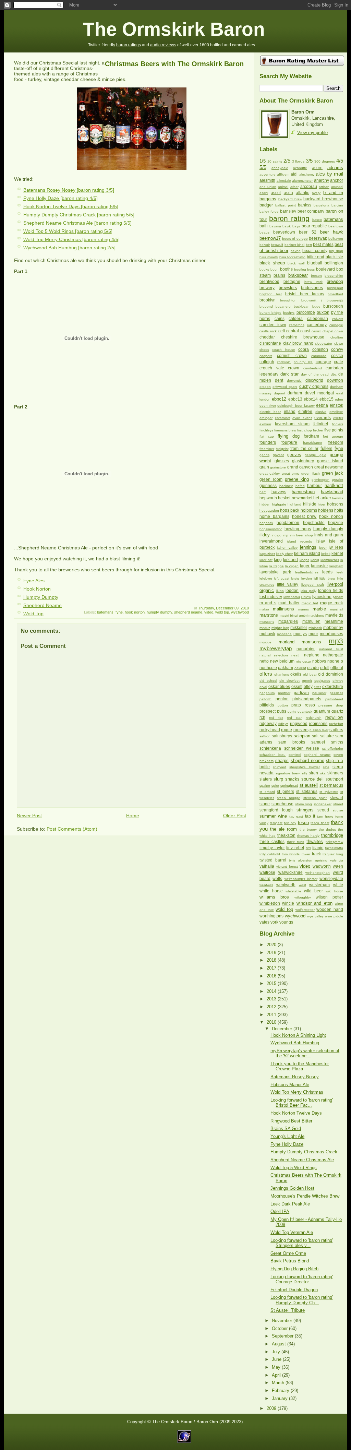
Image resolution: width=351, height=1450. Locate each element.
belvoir (264, 245)
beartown (335, 226)
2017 (272, 968)
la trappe (276, 566)
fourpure (289, 442)
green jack (332, 473)
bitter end (315, 257)
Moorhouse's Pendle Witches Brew (304, 1196)
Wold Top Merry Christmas (296, 1092)
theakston (286, 835)
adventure (267, 174)
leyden (306, 578)
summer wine (273, 816)
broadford (335, 294)
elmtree (305, 411)
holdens (325, 510)
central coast (298, 331)
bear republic (314, 226)
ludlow (306, 597)
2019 (272, 952)
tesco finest (320, 823)
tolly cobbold (269, 854)
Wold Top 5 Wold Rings (293, 1167)
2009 (272, 1408)
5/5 (262, 167)
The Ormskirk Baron (174, 29)
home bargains (274, 516)
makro (264, 609)
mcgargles (288, 621)
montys (300, 634)
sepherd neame (317, 755)
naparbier (305, 649)
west (302, 885)
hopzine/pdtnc (270, 529)
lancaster (319, 566)
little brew (327, 578)
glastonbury (303, 461)
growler (337, 480)
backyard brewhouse (323, 199)
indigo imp (280, 535)
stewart (336, 798)
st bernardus (331, 785)
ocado (313, 668)
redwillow (334, 717)
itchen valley (287, 547)
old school (268, 680)
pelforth (265, 699)
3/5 (309, 161)
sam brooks (291, 742)
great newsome (328, 467)
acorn (317, 168)
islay (320, 541)
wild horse (334, 891)
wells (277, 879)
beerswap (318, 238)
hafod (300, 486)
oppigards (322, 680)
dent (279, 380)
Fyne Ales (34, 580)
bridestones (312, 288)
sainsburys (282, 736)
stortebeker (322, 804)
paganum (267, 693)
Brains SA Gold (285, 1128)
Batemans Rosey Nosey (294, 1076)
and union (267, 187)
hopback (266, 523)
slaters (265, 779)
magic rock (331, 602)
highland (294, 504)
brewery (267, 288)
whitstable (293, 891)
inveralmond (271, 541)
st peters (285, 791)
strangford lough (276, 810)
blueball (314, 263)
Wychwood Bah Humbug (294, 1042)
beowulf (277, 245)
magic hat (310, 603)
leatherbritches (306, 572)
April (277, 1375)
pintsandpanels (306, 699)
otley (308, 687)
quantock (305, 711)
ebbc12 (279, 399)
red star (294, 718)
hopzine (335, 523)
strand (338, 804)
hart (262, 492)
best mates (323, 244)
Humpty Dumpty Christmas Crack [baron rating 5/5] (78, 214)
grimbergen (320, 480)
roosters (300, 730)
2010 (272, 1022)
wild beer (313, 891)
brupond (266, 306)
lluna (280, 591)
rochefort (336, 724)
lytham (338, 597)
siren (313, 773)
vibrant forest (287, 866)
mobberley (333, 628)
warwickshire (290, 872)
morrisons (311, 641)
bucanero (283, 306)
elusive (320, 412)
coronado (318, 356)
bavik (286, 226)
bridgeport (335, 288)
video (208, 612)
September (283, 1336)
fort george (333, 436)
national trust (331, 649)
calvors (337, 319)
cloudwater (323, 343)
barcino (337, 205)
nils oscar (303, 661)
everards (322, 418)
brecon (316, 275)
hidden (264, 504)
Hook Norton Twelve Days (296, 1113)
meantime (334, 621)
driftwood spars (285, 387)
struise (338, 810)
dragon (265, 387)
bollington (334, 263)
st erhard (267, 792)
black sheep (272, 262)
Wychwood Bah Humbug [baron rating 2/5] (69, 247)
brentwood (269, 282)
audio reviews (163, 45)
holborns (309, 510)
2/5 (286, 161)
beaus (264, 232)
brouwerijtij (335, 300)
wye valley (315, 916)
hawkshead (332, 491)
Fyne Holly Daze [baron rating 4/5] (60, 198)
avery (316, 193)
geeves (294, 455)
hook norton (135, 612)
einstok (336, 405)
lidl (316, 578)
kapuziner (267, 554)
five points (333, 430)
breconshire (334, 275)
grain (264, 467)
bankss (304, 205)
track (316, 854)
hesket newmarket (295, 498)
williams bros (274, 897)
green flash (310, 473)
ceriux (316, 331)
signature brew (288, 773)
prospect (267, 711)
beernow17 (270, 238)
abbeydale (279, 168)
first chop (304, 430)
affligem (283, 174)
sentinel (295, 755)
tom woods (291, 854)
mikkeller (298, 628)
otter (317, 687)
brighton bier (270, 294)
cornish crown (292, 356)
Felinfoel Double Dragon (294, 1289)
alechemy (306, 174)
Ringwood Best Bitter (291, 1121)
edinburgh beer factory (295, 405)
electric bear (270, 412)
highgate (279, 504)
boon (274, 269)
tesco (303, 822)
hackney (286, 486)
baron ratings (128, 45)
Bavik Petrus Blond (289, 1260)
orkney (337, 680)
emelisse (336, 412)
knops (304, 560)
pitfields (266, 705)
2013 (272, 998)
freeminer (266, 449)
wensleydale (331, 879)
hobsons (335, 504)
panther (284, 693)
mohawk (267, 634)
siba (326, 767)
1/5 (262, 161)
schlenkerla (270, 748)
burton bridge (270, 312)
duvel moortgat (319, 393)
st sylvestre (328, 792)
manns (303, 609)
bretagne (291, 282)
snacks (292, 779)
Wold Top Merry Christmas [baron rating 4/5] (71, 239)
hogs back (289, 510)
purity (292, 711)
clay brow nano (298, 343)
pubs (281, 711)
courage (323, 362)
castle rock (268, 331)
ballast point (285, 205)
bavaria (275, 226)
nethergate (333, 655)
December (282, 1028)
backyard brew (290, 199)
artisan (324, 187)
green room (270, 479)
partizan (301, 693)
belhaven (335, 238)
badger (266, 204)
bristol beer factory (304, 294)
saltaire (327, 736)
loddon (292, 591)
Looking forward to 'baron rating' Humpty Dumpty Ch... (301, 1300)
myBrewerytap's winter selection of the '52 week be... (304, 1053)
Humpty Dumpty (40, 597)
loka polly (308, 591)
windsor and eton (314, 903)
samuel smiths (327, 742)
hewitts (337, 498)
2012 (272, 1006)
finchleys (266, 430)
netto (264, 661)
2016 (272, 975)
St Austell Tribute (287, 1310)
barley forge (269, 211)
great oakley (269, 473)
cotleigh (266, 362)
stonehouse (282, 804)
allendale (284, 180)
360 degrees (324, 161)
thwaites (314, 841)
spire (275, 785)
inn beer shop (301, 535)
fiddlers (337, 424)
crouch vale (271, 368)
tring (339, 854)
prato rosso (303, 705)
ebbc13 (295, 399)
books (264, 269)
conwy (337, 349)
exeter (338, 418)
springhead (289, 785)
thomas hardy (308, 835)
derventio (294, 380)
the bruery (308, 829)
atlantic (302, 193)
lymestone (321, 597)
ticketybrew (334, 842)
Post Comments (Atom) (72, 829)
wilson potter (329, 897)
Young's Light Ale (287, 1136)
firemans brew (285, 430)
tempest (276, 823)
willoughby (302, 897)
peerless (336, 693)
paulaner (319, 693)
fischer (318, 430)
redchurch (314, 718)
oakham (285, 668)
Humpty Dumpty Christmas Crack (303, 1151)
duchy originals (313, 386)
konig (315, 560)
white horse (271, 891)
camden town (272, 325)
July (276, 1351)
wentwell (266, 885)
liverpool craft (312, 584)
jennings (308, 547)
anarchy (321, 180)
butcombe (305, 312)
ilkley (264, 534)
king (278, 560)
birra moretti (268, 257)
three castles (272, 842)
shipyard (279, 767)
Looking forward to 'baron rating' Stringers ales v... (301, 1243)
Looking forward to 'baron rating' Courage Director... (301, 1279)
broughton (288, 300)
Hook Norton (37, 589)
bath (263, 226)
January (280, 1398)
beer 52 (307, 232)
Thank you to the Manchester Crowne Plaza (299, 1066)
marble (319, 608)
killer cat (266, 560)
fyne (119, 612)
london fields (330, 591)
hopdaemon (288, 523)
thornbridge (332, 835)
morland (286, 641)
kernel (337, 553)
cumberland (312, 368)
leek (340, 572)
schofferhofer (332, 748)
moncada (284, 634)
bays (296, 226)
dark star (289, 374)
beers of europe (294, 238)
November (282, 1320)
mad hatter (288, 603)
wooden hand (329, 909)
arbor (294, 187)
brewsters (288, 288)
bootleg (300, 269)
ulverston (305, 860)
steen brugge (288, 798)
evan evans (302, 418)
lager (305, 566)
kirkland (290, 560)
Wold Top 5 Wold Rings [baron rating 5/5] (67, 231)
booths (286, 269)
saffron (264, 736)
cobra (303, 349)
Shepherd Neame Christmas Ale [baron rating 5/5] (77, 223)
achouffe (300, 168)
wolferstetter (305, 910)
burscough (333, 306)
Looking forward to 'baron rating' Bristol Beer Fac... (301, 1102)
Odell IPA (279, 1211)
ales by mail (329, 174)
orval (263, 687)
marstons (268, 615)
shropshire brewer (304, 767)
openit (307, 680)
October (280, 1328)
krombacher (329, 560)
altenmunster (302, 180)
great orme (291, 473)
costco (337, 356)
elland (289, 411)
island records (299, 541)
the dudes (327, 829)
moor (313, 634)
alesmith (267, 180)
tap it (310, 816)
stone (264, 804)
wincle (288, 903)
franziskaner (312, 442)
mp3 (336, 641)
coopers (265, 356)
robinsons (318, 724)
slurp (278, 779)
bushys (288, 312)
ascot (276, 193)
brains (279, 275)
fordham (311, 436)
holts (338, 510)
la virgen (292, 566)
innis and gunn (328, 535)
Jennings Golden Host (292, 1188)
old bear (310, 674)
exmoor (265, 424)
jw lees (336, 547)
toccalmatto (334, 848)
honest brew (304, 516)
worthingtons (271, 916)
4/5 (339, 161)
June (277, 1359)
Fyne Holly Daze (286, 1144)
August (279, 1343)
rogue (286, 730)
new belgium (282, 661)
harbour (314, 486)
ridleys (283, 724)
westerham (319, 885)
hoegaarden (269, 510)
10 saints (274, 161)
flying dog (289, 436)
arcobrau (308, 187)
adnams (335, 167)
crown (293, 368)
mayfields (334, 615)
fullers (326, 448)
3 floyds (298, 161)
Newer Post (29, 815)
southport (334, 779)
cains (280, 319)
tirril (308, 848)
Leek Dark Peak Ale (290, 1204)
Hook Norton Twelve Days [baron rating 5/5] (70, 206)
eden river (267, 405)
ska (323, 773)
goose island (330, 461)
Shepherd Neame (42, 605)
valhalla (266, 866)
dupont (279, 393)
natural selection (273, 655)
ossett (296, 687)
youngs (286, 922)
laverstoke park (275, 572)
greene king (297, 479)
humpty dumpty (159, 612)
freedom (335, 442)
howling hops (298, 529)
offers (265, 674)
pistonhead (334, 699)
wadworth (322, 866)
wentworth (285, 885)
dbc (334, 374)
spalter (264, 785)
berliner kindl (294, 245)
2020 (272, 944)
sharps (282, 760)
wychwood (240, 612)
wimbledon (269, 903)
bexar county (314, 251)
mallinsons (283, 608)
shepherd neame (188, 612)
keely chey (284, 554)
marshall (336, 609)
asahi (263, 193)
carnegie (336, 325)
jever (323, 547)
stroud (323, 810)
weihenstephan (317, 873)
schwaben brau (272, 755)
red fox (276, 718)
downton (335, 380)
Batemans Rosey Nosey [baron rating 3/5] (68, 190)
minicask (315, 628)
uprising (321, 860)
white (338, 885)
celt (281, 331)
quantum (322, 711)
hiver (321, 504)
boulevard (325, 269)
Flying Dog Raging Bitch (294, 1268)
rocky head (269, 730)
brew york (313, 282)
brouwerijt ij (311, 300)
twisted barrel (272, 860)
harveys (278, 492)
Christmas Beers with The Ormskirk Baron (174, 64)
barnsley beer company (302, 211)
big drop (336, 251)
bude (316, 306)
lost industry (270, 597)
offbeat (336, 668)
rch (262, 717)
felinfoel (320, 424)
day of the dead (315, 374)
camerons (296, 325)
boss (311, 269)
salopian (302, 735)
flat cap (266, 436)
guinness (268, 486)
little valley (287, 584)
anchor (336, 180)
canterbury (317, 325)
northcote (268, 668)
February (281, 1390)
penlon (282, 699)
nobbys (319, 661)
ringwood (298, 724)
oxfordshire (332, 687)
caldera (296, 319)
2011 (272, 1014)
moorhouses (331, 634)
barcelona (321, 205)
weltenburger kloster (301, 879)
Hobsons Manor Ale (289, 1084)
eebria (322, 405)
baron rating (289, 218)
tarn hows (325, 816)
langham (336, 566)
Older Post (234, 815)
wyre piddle (334, 916)
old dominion (330, 674)
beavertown (284, 232)
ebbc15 (326, 399)
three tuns (295, 842)
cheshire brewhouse (302, 337)
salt (315, 736)
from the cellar (304, 449)
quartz (337, 711)
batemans (105, 612)
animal (283, 187)
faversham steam (292, 424)
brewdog (335, 281)
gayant (278, 455)
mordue (265, 642)
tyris (292, 860)
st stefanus (306, 791)
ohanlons (281, 674)
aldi (294, 174)
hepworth (268, 498)
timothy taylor (272, 848)
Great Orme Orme (288, 1253)
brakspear (298, 275)
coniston (320, 349)
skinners (335, 773)
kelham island (307, 553)
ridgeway (268, 724)
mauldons (316, 615)
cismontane (270, 343)
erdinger (266, 418)
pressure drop (330, 705)
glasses (282, 461)
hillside (309, 504)
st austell (309, 785)
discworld (314, 380)
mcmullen (311, 621)
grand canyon (300, 467)
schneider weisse (301, 748)
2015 (272, 983)
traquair (329, 854)
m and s (267, 603)
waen (338, 866)
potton (283, 705)
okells (295, 674)
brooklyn (267, 300)
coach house (283, 350)
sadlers (336, 730)
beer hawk (331, 232)
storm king (303, 804)
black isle (334, 257)
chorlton (336, 337)
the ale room (283, 829)
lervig (295, 578)
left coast (281, 578)
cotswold (284, 362)
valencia (336, 860)
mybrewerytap (275, 648)
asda (288, 193)
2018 (272, 960)
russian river (319, 730)
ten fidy (290, 823)
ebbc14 (311, 399)
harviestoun (303, 491)
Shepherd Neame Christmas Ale (302, 1159)
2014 (272, 991)
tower (306, 854)
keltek (325, 554)
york (274, 922)
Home (132, 815)
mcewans (266, 621)
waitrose (267, 872)
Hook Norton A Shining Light (298, 1035)
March (279, 1382)
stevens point (315, 798)
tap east (296, 816)
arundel (337, 187)
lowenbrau (291, 597)
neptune (311, 655)
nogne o (335, 661)
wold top (222, 612)
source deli (312, 779)
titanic (317, 848)
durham (295, 393)
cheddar (267, 337)
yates (264, 922)
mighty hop (280, 628)
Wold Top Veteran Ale (291, 1232)
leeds (327, 572)
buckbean (302, 306)
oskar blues (279, 687)
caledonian (317, 319)
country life (303, 362)
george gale (315, 455)
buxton (323, 312)
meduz (264, 628)
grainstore (278, 467)
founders (267, 442)
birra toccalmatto (292, 257)
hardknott (334, 485)
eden (339, 399)
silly (304, 773)
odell (324, 668)
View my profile (312, 132)
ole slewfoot (289, 680)
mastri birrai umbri (293, 615)
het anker (322, 498)
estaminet (282, 418)
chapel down (333, 331)
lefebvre (265, 578)
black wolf (296, 263)
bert (309, 245)
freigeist (282, 449)
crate (338, 362)
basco (317, 220)
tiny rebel (295, 848)
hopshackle (314, 523)
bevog (296, 251)
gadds (264, 455)
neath (296, 655)
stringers (305, 809)
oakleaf (300, 668)
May (277, 1367)
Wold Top (33, 613)
